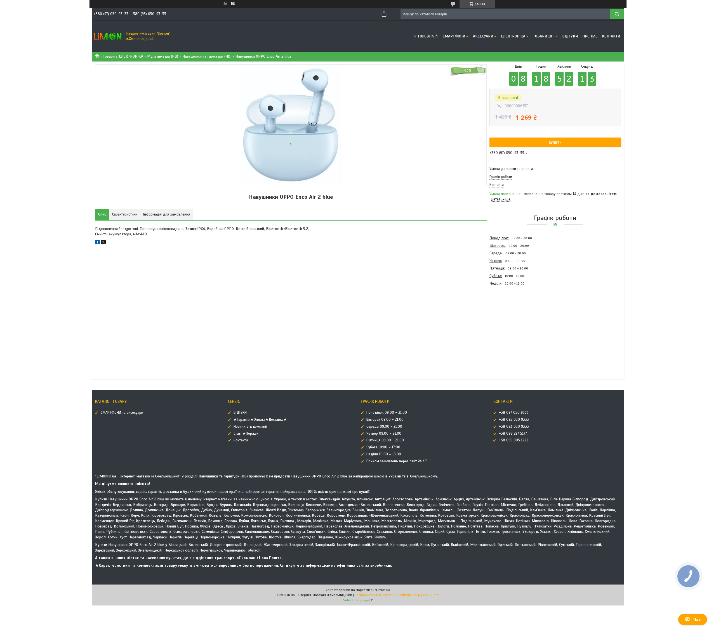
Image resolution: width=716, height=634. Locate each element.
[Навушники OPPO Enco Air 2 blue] (509, 317)
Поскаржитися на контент (375, 595)
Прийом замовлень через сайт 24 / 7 (396, 461)
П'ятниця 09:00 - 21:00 (385, 440)
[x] (103, 243)
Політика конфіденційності (418, 595)
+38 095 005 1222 (513, 440)
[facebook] (97, 243)
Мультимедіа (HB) (162, 56)
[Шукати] (617, 14)
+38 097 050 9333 (514, 412)
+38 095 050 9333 (514, 419)
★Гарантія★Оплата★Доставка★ (260, 419)
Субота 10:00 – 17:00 (383, 447)
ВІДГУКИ (570, 36)
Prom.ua (384, 590)
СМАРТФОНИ (454, 36)
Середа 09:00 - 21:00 (384, 426)
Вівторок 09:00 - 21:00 (385, 419)
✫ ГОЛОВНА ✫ (425, 36)
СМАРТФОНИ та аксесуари (122, 412)
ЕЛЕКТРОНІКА (513, 36)
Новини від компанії (250, 426)
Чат (696, 619)
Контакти (611, 36)
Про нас (589, 36)
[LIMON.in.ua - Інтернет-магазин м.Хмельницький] (108, 36)
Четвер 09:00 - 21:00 (383, 433)
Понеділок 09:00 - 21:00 (386, 412)
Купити (555, 143)
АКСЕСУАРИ (483, 36)
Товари (109, 56)
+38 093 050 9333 (514, 426)
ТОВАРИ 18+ (543, 36)
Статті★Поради (246, 433)
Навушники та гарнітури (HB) (207, 56)
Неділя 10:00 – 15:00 (383, 454)
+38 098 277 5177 (513, 433)
